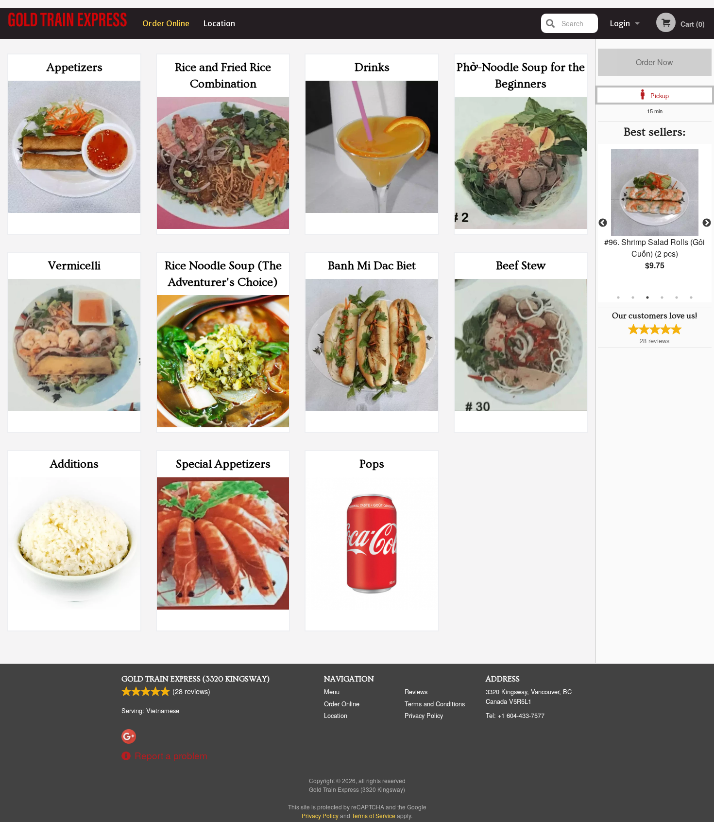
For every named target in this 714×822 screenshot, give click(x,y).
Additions (74, 464)
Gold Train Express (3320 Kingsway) (195, 679)
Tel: (515, 715)
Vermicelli (74, 265)
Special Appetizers (223, 464)
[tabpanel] (654, 217)
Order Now (654, 62)
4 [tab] (662, 297)
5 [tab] (676, 297)
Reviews (416, 691)
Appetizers (74, 67)
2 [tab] (633, 297)
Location (219, 23)
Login (620, 23)
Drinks (372, 67)
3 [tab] (647, 297)
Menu (332, 691)
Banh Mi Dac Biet (372, 265)
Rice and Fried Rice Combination (223, 75)
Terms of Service (373, 815)
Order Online (165, 23)
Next (707, 223)
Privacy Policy (424, 715)
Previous (603, 223)
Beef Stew (520, 265)
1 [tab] (618, 297)
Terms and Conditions (435, 703)
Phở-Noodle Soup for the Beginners (521, 75)
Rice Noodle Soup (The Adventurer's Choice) (223, 274)
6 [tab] (691, 297)
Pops (371, 464)
